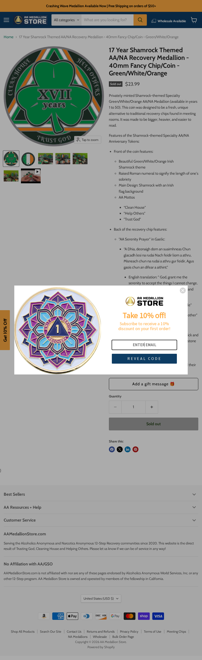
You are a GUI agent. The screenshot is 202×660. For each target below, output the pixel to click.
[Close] (183, 290)
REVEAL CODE (144, 358)
